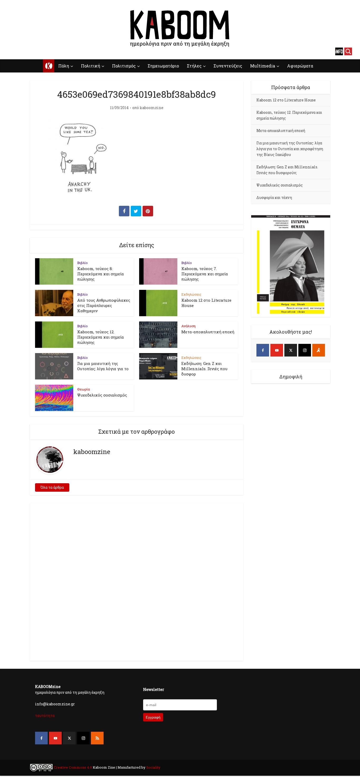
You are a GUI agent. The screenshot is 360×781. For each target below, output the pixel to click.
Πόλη (63, 66)
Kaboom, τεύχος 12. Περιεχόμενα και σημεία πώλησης (100, 337)
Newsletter (153, 689)
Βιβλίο (82, 262)
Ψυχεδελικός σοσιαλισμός (102, 395)
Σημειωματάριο (163, 66)
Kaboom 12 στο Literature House (286, 99)
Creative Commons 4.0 (73, 767)
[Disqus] (136, 581)
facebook (12, 51)
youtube (21, 51)
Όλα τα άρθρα (52, 487)
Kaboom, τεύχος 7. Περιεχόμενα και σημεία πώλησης (204, 274)
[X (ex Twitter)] (290, 350)
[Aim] (318, 350)
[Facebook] (262, 350)
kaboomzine (151, 107)
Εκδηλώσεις (191, 294)
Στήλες (194, 66)
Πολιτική (90, 66)
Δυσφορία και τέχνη (274, 197)
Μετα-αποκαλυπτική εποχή (207, 331)
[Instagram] (304, 350)
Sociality (152, 767)
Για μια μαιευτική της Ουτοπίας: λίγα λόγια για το (103, 366)
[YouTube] (276, 350)
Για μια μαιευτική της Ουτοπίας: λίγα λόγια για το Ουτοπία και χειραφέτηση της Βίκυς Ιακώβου (289, 148)
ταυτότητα (45, 715)
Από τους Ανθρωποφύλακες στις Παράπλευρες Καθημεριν (103, 305)
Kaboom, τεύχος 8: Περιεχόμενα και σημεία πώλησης (100, 274)
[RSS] (97, 738)
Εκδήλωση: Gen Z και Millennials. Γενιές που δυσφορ (204, 369)
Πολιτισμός (124, 66)
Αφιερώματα (300, 66)
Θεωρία (83, 389)
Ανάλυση (188, 326)
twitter (30, 51)
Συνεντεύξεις (227, 66)
